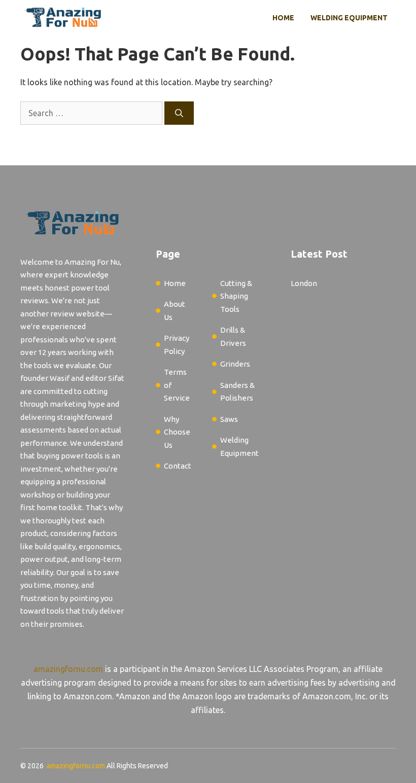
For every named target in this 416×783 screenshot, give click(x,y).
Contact (177, 465)
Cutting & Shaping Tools (236, 296)
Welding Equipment (349, 18)
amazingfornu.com (68, 668)
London (304, 283)
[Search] (179, 113)
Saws (229, 419)
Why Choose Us (177, 432)
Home (283, 18)
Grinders (235, 364)
